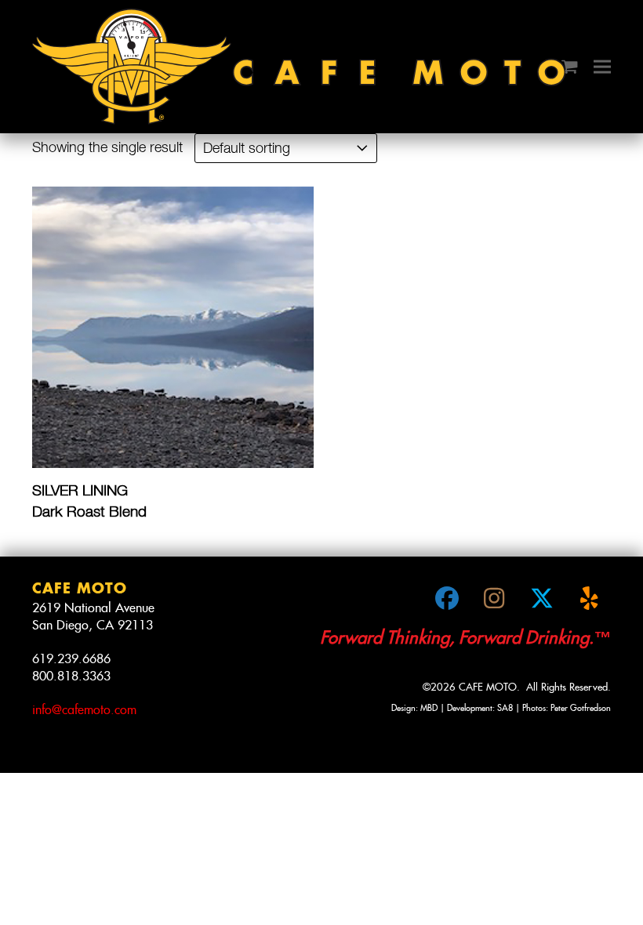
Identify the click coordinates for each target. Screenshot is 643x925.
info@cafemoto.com (84, 710)
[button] (569, 67)
